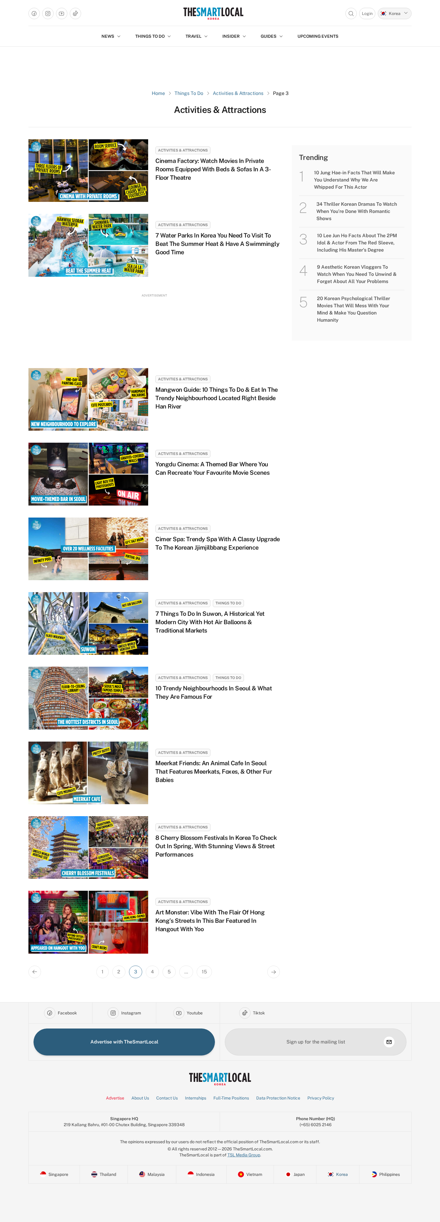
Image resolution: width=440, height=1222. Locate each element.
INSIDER (231, 36)
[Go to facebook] (34, 13)
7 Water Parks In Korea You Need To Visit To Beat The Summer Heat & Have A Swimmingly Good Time (217, 244)
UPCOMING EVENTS (318, 36)
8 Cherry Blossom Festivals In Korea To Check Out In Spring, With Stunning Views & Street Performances (216, 846)
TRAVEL (193, 36)
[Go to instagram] (48, 13)
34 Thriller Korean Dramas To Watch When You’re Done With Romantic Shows (356, 211)
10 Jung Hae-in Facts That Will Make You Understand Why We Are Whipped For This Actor (354, 180)
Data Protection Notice (278, 1098)
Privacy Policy (320, 1098)
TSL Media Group (243, 1155)
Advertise (115, 1098)
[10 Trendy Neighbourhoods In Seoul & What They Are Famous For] (88, 698)
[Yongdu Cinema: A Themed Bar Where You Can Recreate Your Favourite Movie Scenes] (88, 474)
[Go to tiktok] (75, 13)
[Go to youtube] (61, 13)
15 (204, 972)
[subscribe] (389, 1042)
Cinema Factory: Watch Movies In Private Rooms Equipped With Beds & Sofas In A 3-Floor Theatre (213, 169)
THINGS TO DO (150, 36)
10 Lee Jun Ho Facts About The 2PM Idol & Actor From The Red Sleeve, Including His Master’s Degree (357, 243)
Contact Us (167, 1098)
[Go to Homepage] (213, 13)
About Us (140, 1098)
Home (158, 93)
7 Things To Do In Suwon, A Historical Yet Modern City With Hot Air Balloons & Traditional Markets (210, 622)
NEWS (107, 36)
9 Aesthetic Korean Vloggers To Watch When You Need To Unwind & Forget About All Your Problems (357, 274)
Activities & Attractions (238, 93)
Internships (195, 1098)
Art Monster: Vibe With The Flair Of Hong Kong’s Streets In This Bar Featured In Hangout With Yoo (210, 921)
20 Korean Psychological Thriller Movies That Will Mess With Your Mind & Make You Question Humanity (353, 309)
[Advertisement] (154, 325)
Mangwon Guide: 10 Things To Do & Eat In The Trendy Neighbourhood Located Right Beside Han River (216, 398)
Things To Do (189, 93)
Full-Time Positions (231, 1098)
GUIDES (269, 36)
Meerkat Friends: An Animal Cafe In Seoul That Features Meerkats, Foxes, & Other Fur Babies (213, 772)
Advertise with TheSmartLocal (124, 1042)
